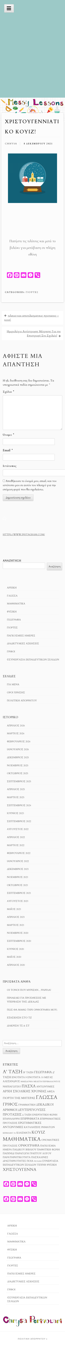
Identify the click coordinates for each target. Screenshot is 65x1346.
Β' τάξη (28, 1072)
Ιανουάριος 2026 (18, 749)
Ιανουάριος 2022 (18, 861)
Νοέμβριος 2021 (17, 877)
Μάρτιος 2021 (15, 925)
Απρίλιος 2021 (16, 917)
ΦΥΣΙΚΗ (12, 611)
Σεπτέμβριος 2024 (19, 805)
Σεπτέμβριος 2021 (19, 893)
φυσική (52, 1164)
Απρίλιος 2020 (16, 965)
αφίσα (51, 1091)
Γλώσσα (12, 595)
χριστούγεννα (19, 1169)
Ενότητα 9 (19, 1077)
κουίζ (38, 1132)
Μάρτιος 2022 (15, 845)
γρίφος (10, 1104)
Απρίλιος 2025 (16, 789)
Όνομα (8, 435)
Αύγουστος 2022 (17, 829)
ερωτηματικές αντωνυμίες (22, 1125)
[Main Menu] (9, 8)
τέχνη (41, 1164)
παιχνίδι (8, 1153)
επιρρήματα (29, 1119)
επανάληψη (11, 1118)
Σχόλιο (8, 392)
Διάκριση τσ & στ (18, 1025)
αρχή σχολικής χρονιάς (24, 1091)
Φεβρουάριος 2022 (18, 853)
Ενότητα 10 (35, 1077)
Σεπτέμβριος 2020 (19, 941)
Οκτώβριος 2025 (17, 773)
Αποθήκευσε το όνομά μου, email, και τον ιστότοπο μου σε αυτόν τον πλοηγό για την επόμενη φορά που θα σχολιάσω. (30, 485)
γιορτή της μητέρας (19, 1098)
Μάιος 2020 (14, 957)
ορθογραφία (29, 1145)
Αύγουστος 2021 (17, 901)
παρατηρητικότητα (17, 1157)
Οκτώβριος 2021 (17, 885)
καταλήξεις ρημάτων (39, 1127)
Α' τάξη (13, 1071)
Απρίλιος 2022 (16, 837)
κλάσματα (23, 1132)
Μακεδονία (27, 1081)
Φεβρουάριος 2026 (18, 741)
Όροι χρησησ (16, 692)
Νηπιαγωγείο (12, 1086)
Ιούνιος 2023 (15, 813)
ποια (30, 1161)
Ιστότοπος (9, 466)
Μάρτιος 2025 (15, 797)
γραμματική (27, 1104)
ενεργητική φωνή (44, 1114)
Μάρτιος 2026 (15, 733)
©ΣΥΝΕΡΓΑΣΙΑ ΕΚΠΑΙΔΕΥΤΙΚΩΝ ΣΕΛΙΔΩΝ (33, 659)
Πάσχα (29, 1086)
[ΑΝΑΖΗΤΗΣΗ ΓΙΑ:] (32, 1043)
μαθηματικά (22, 1139)
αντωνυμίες (45, 1086)
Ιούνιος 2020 (15, 949)
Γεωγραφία (14, 619)
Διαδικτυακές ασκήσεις (23, 643)
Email (8, 450)
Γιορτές (32, 292)
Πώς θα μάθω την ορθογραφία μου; (32, 1009)
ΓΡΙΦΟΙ (11, 651)
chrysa (11, 143)
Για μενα (13, 684)
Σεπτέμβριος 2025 (19, 781)
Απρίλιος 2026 (16, 725)
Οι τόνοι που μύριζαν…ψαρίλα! (29, 990)
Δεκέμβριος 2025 (18, 757)
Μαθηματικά (16, 603)
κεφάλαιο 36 (9, 1133)
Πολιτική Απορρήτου (22, 700)
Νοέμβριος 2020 (17, 933)
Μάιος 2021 (14, 909)
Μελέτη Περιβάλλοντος (46, 1081)
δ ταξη (27, 1114)
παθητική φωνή (48, 1149)
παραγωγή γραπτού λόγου (33, 1153)
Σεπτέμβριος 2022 (19, 821)
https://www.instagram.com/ (24, 534)
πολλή (38, 1161)
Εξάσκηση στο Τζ (19, 1017)
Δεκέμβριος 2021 (18, 869)
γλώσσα (46, 1097)
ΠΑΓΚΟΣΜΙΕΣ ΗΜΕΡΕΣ (21, 635)
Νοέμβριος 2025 (17, 765)
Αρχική (12, 587)
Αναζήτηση (12, 560)
